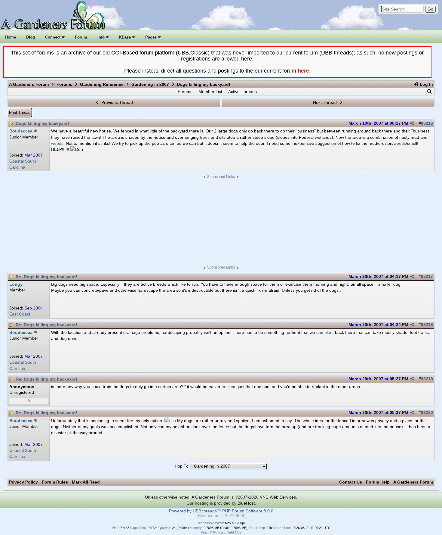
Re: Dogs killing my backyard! (46, 276)
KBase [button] (125, 37)
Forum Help (378, 482)
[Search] (429, 92)
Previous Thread (116, 102)
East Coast (19, 314)
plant (329, 332)
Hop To (182, 466)
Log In (426, 84)
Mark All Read (86, 482)
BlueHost (246, 503)
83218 (427, 324)
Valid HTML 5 (210, 532)
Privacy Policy (23, 482)
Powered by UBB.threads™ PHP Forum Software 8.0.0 (221, 511)
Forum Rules (55, 482)
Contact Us (350, 482)
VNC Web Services (278, 497)
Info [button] (101, 37)
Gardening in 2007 (150, 84)
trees (205, 137)
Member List (210, 91)
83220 (427, 412)
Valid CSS (234, 532)
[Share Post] (412, 123)
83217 (427, 276)
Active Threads (242, 91)
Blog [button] (30, 37)
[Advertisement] (221, 222)
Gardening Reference (102, 84)
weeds (57, 143)
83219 (427, 379)
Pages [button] (151, 37)
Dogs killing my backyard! (42, 123)
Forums (64, 84)
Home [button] (10, 37)
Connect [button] (53, 37)
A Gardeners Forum (29, 84)
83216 (427, 123)
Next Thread (325, 102)
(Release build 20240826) (221, 515)
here (303, 71)
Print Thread (19, 112)
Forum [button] (81, 37)
